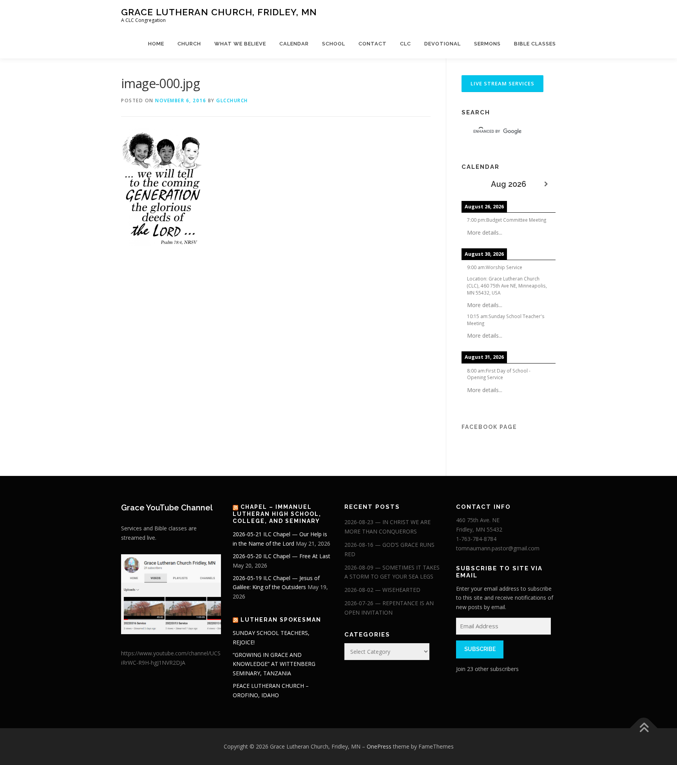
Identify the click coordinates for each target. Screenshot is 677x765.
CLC (405, 44)
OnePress (379, 746)
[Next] (546, 184)
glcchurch (232, 100)
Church (189, 44)
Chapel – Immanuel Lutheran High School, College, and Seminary (277, 514)
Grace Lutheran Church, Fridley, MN (219, 12)
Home (156, 44)
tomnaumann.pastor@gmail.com (497, 548)
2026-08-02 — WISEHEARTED (382, 589)
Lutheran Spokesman (281, 620)
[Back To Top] (644, 728)
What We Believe (240, 44)
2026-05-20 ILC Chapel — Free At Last (281, 556)
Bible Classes (535, 44)
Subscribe (480, 649)
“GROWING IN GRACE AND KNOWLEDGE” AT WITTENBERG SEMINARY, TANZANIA (274, 664)
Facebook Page (489, 427)
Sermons (487, 44)
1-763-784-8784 (476, 539)
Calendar (294, 44)
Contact (372, 44)
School (333, 44)
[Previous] (471, 184)
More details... (484, 232)
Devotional (442, 44)
